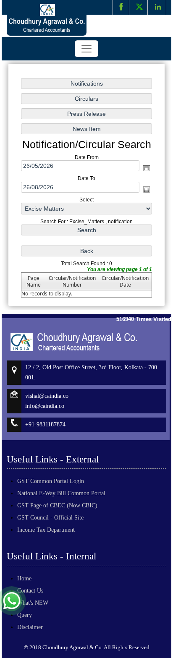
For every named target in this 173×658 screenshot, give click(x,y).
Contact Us (30, 591)
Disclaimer (30, 627)
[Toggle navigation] (86, 48)
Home (24, 578)
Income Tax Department (46, 530)
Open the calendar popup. (146, 168)
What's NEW (32, 603)
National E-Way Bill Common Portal (61, 493)
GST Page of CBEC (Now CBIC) (57, 505)
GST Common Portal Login (50, 481)
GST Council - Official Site (50, 517)
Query (24, 615)
